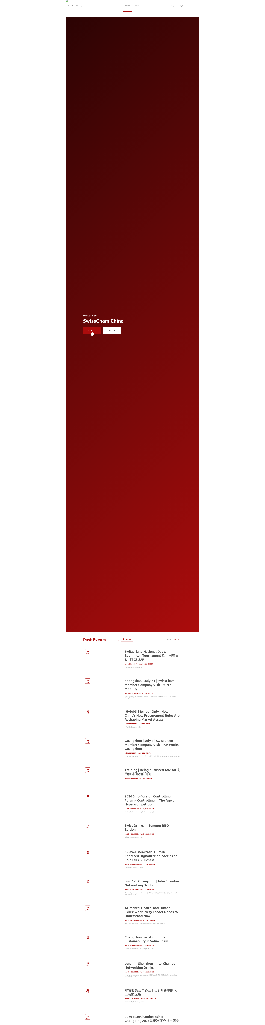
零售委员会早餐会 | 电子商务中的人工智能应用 (151, 992)
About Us (112, 331)
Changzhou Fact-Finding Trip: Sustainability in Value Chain (147, 939)
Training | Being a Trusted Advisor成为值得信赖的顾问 (152, 772)
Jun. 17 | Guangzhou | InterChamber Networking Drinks (152, 883)
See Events (92, 331)
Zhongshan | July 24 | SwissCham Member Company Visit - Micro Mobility (150, 685)
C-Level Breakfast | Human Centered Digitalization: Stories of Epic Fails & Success (151, 856)
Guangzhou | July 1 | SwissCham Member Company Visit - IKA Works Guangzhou (152, 745)
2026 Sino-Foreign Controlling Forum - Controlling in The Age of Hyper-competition (150, 800)
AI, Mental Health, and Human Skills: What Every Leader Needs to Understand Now (151, 912)
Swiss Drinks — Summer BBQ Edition (147, 827)
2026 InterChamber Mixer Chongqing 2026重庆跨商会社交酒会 (152, 1019)
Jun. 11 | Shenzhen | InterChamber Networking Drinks (151, 965)
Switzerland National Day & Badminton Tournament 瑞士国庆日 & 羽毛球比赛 (151, 655)
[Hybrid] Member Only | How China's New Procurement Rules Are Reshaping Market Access (152, 715)
